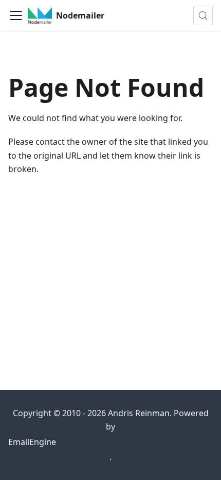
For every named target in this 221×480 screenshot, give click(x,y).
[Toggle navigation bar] (16, 15)
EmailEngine (32, 442)
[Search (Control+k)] (203, 15)
